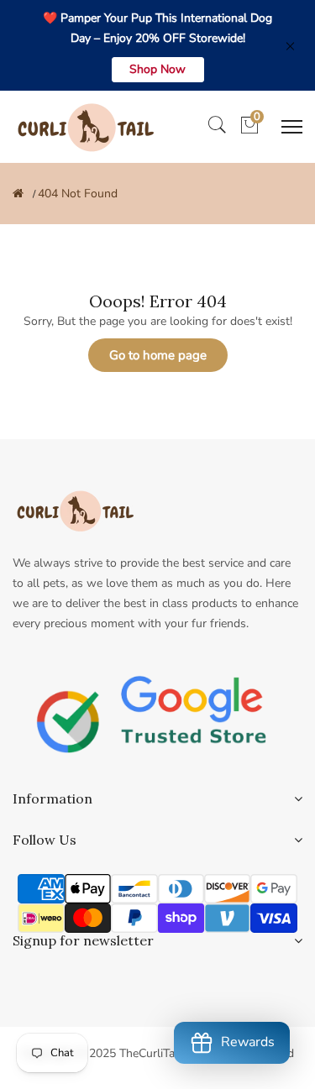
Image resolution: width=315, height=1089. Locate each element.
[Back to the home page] (18, 193)
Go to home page (158, 355)
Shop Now (157, 69)
